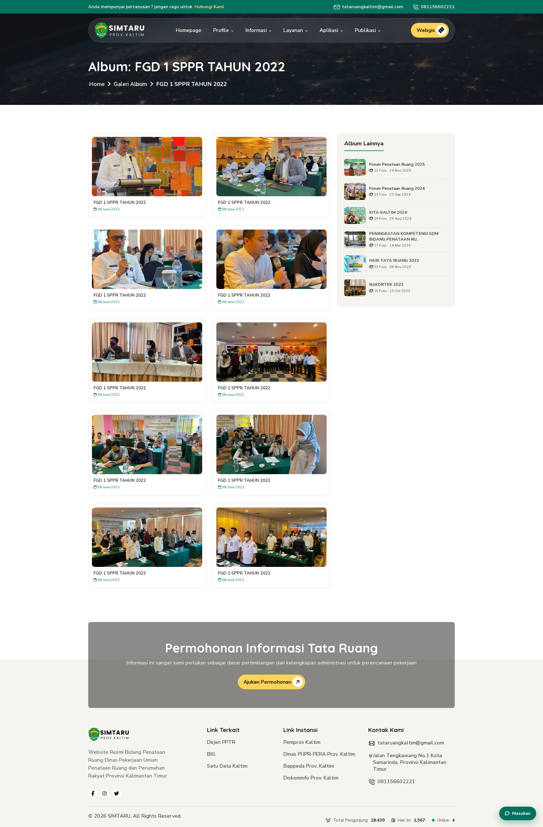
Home (97, 84)
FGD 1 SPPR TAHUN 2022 (191, 84)
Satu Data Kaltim (227, 766)
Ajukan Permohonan (268, 682)
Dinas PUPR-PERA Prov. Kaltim (319, 754)
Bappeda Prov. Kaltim (308, 766)
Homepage (188, 30)
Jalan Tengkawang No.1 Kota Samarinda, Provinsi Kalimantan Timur (409, 762)
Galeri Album (130, 84)
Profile (221, 30)
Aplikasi (330, 30)
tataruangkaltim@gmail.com (372, 7)
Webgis (426, 30)
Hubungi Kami (209, 7)
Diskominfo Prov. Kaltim (311, 778)
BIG (211, 754)
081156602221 (438, 7)
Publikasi (366, 30)
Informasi (256, 30)
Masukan (521, 813)
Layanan (293, 30)
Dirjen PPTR (221, 743)
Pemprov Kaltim (301, 743)
